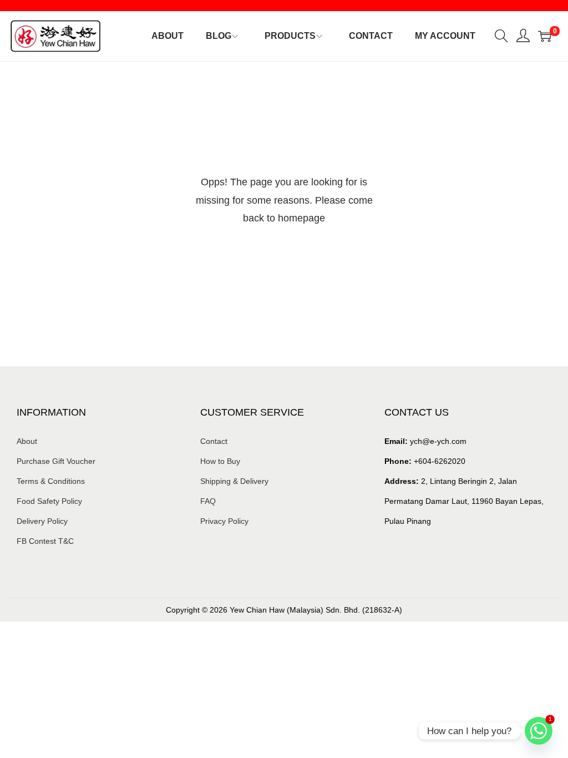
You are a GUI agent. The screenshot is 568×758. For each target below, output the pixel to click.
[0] (544, 36)
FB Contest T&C (45, 541)
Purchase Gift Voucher (56, 461)
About (27, 441)
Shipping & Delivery (234, 481)
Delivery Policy (42, 521)
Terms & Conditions (51, 481)
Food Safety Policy (49, 501)
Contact (213, 441)
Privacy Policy (224, 521)
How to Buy (220, 461)
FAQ (208, 501)
